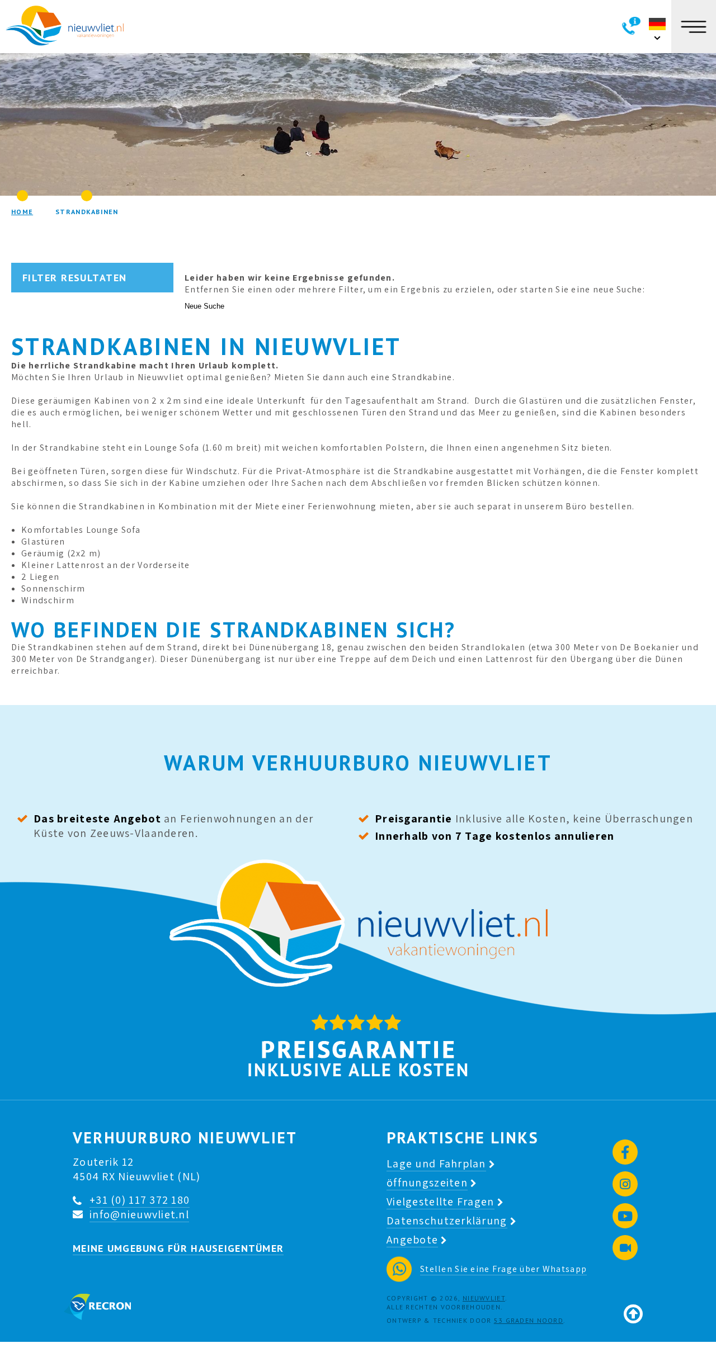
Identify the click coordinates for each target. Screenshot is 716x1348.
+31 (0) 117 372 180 (140, 1200)
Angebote (412, 1239)
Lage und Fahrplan (436, 1163)
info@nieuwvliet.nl (139, 1214)
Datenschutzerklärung (447, 1220)
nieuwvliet (484, 1298)
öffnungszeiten (427, 1182)
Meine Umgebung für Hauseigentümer (178, 1248)
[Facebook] (625, 1152)
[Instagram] (625, 1183)
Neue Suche (204, 306)
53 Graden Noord (528, 1320)
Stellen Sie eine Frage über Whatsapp (503, 1269)
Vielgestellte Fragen (440, 1201)
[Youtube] (625, 1215)
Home (22, 211)
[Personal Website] (625, 1247)
